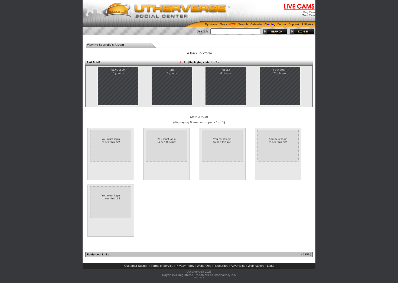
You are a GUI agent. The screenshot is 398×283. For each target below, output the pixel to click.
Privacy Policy (185, 265)
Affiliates (307, 24)
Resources (221, 265)
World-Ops (204, 265)
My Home (211, 24)
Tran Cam (308, 15)
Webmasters (256, 265)
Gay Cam (309, 12)
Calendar (256, 24)
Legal (270, 265)
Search (243, 24)
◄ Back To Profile (199, 53)
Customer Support (136, 265)
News (223, 24)
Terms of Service (162, 265)
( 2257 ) (306, 254)
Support (294, 24)
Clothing (270, 24)
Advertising (238, 265)
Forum (282, 24)
